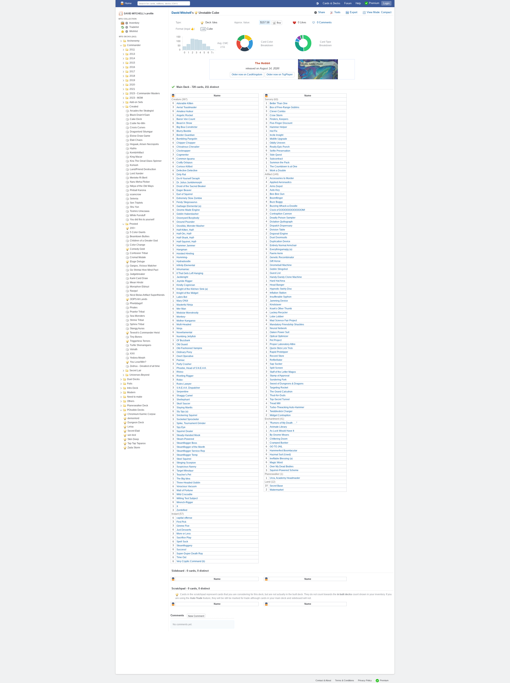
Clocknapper (183, 150)
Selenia (134, 198)
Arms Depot (276, 186)
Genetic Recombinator (282, 257)
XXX (132, 353)
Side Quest (276, 154)
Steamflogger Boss (187, 443)
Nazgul (134, 290)
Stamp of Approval (279, 375)
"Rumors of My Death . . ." (283, 422)
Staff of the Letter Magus (283, 371)
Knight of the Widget (187, 293)
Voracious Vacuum (187, 486)
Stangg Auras (137, 328)
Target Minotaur (185, 470)
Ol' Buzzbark (183, 340)
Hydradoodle (184, 261)
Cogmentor (183, 154)
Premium (384, 680)
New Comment (196, 615)
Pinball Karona (138, 190)
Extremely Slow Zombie (189, 198)
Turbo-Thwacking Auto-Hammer (287, 407)
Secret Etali (134, 430)
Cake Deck (136, 119)
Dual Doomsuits (278, 237)
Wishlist (133, 31)
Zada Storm (134, 447)
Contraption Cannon (281, 213)
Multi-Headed (184, 324)
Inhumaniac (183, 269)
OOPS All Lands (138, 299)
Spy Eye (181, 427)
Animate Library (278, 426)
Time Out (181, 557)
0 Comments (324, 22)
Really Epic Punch (280, 146)
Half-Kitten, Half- (185, 229)
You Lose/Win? (138, 362)
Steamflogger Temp (187, 455)
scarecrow (135, 194)
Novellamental (184, 332)
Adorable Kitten (185, 103)
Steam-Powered (185, 439)
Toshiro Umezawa (139, 211)
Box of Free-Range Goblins (284, 107)
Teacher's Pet (184, 474)
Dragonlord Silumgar (141, 131)
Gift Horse (275, 261)
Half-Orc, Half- (184, 233)
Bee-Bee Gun (277, 194)
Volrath (133, 349)
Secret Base (276, 485)
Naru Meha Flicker (140, 181)
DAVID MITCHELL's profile (139, 13)
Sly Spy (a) (182, 411)
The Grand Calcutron (281, 391)
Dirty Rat (181, 174)
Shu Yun (134, 207)
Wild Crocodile (184, 494)
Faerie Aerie (276, 253)
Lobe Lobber (277, 316)
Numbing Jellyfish (186, 336)
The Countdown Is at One (283, 166)
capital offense (184, 517)
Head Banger (277, 284)
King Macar (136, 156)
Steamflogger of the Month (191, 447)
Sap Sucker (276, 364)
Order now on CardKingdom (247, 74)
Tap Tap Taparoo (137, 443)
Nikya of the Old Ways (142, 186)
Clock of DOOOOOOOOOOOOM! (287, 209)
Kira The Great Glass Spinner (146, 161)
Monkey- (181, 316)
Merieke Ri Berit (138, 177)
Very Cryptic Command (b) (191, 561)
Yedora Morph (137, 357)
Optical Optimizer (279, 336)
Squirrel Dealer (185, 431)
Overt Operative (185, 356)
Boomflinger (276, 198)
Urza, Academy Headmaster (285, 478)
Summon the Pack (279, 162)
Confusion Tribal (139, 253)
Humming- (182, 257)
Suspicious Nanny (186, 466)
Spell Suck (182, 541)
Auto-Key (275, 190)
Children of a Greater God (144, 240)
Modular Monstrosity (187, 312)
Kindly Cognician (186, 285)
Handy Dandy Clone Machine (286, 276)
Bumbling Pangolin (187, 138)
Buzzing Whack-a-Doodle (283, 206)
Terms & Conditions (344, 680)
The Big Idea (183, 478)
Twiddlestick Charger (281, 411)
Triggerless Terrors (140, 341)
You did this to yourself (142, 219)
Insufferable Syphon (280, 296)
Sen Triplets (136, 202)
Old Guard (182, 344)
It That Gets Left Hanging (190, 273)
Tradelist (134, 27)
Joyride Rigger (184, 281)
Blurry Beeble (184, 131)
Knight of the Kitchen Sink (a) (192, 289)
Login (386, 3)
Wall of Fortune (185, 490)
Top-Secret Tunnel (280, 399)
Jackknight (182, 277)
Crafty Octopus (184, 162)
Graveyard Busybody (188, 218)
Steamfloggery (184, 545)
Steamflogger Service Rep (191, 451)
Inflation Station (278, 292)
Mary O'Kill (182, 300)
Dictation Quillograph (281, 221)
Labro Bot (182, 296)
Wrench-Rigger (185, 502)
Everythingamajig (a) (281, 249)
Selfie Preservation (280, 150)
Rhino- (180, 371)
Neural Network (278, 328)
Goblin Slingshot (279, 269)
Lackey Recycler (279, 312)
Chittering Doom (278, 438)
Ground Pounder (186, 221)
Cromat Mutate (138, 257)
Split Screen (276, 367)
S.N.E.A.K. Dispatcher (188, 387)
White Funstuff (137, 215)
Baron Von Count (186, 119)
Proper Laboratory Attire (282, 344)
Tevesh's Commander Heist (145, 332)
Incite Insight (276, 134)
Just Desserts (184, 529)
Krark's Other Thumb (281, 308)
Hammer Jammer (186, 245)
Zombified (182, 510)
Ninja (179, 328)
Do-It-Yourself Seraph (188, 178)
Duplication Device (280, 241)
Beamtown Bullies (139, 236)
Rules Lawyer (184, 383)
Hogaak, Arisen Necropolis (144, 144)
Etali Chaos (136, 140)
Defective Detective (187, 170)
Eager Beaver (184, 190)
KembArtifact (137, 152)
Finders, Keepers (279, 119)
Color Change (137, 244)
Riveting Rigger (185, 375)
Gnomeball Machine (281, 265)
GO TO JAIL (276, 446)
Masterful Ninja (185, 304)
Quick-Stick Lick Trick (281, 348)
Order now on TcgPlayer (280, 74)
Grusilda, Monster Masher (190, 225)
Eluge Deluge (137, 261)
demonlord (133, 418)
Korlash (134, 165)
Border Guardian (186, 134)
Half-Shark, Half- (185, 237)
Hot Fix (273, 131)
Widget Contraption (280, 415)
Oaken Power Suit (279, 332)
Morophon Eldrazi (139, 286)
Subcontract (276, 158)
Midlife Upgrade (278, 138)
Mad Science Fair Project (283, 320)
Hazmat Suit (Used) (280, 454)
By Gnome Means (279, 434)
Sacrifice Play (184, 537)
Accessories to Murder (282, 178)
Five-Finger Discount (281, 123)
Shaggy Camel (185, 395)
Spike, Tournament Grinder (191, 423)
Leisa (130, 426)
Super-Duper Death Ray (190, 553)
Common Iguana (186, 158)
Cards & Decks (331, 3)
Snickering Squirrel (187, 415)
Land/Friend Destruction (143, 169)
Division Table (277, 229)
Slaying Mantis (184, 407)
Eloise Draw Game (140, 135)
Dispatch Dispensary (281, 225)
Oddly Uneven (277, 142)
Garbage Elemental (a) (189, 206)
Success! (181, 549)
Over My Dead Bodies (281, 466)
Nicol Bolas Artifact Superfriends (147, 295)
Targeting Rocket (279, 387)
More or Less (184, 533)
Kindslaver (275, 304)
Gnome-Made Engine (188, 210)
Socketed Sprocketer (188, 419)
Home (128, 3)
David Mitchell (181, 12)
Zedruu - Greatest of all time (145, 366)
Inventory (134, 23)
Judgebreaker (137, 274)
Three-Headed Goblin (188, 482)
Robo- (180, 379)
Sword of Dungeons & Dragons (286, 383)
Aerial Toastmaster (187, 107)
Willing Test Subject (187, 498)
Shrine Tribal (137, 320)
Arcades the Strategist (142, 110)
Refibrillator (276, 360)
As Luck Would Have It (282, 430)
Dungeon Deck (136, 422)
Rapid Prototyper (279, 352)
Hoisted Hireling (185, 253)
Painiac (181, 360)
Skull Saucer (183, 403)
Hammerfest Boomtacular (283, 450)
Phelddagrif (136, 303)
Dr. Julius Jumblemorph (189, 182)
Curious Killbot (184, 166)
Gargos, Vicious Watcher (143, 265)
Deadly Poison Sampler (282, 217)
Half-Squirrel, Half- (187, 241)
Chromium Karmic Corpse (142, 414)
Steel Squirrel (184, 458)
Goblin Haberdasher (188, 214)
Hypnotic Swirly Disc (281, 288)
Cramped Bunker (279, 442)
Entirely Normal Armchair (283, 245)
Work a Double (278, 170)
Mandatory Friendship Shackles (287, 324)
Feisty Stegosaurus (187, 202)
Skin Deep (133, 439)
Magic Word (276, 462)
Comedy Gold (137, 249)
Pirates (133, 307)
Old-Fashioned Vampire (189, 348)
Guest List (275, 273)
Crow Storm (276, 115)
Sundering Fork (278, 379)
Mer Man (181, 308)
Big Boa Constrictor (187, 127)
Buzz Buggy (276, 202)
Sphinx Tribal (137, 324)
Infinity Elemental (186, 265)
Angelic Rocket (185, 115)
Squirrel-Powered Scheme (284, 470)
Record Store (277, 356)
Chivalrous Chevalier (188, 146)
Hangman (182, 249)
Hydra (133, 148)
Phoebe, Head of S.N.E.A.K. (192, 367)
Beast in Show (184, 123)
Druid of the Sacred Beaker (191, 186)
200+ (132, 228)
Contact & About (323, 680)
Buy (279, 22)
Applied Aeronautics (280, 182)
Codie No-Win (137, 123)
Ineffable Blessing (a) (281, 458)
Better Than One (278, 103)
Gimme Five (183, 525)
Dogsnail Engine (279, 233)
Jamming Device (279, 300)
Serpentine (182, 391)
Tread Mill (275, 403)
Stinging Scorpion (186, 462)
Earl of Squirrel (185, 194)
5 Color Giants (137, 232)
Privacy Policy (365, 680)
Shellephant (183, 399)
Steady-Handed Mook (188, 435)
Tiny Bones (136, 336)
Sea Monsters (137, 316)
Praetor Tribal (137, 311)
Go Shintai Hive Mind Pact (144, 269)
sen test (132, 435)
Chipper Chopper (186, 142)
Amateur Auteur (185, 111)
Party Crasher (184, 364)
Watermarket (276, 489)
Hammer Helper (278, 127)
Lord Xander (136, 173)
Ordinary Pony (184, 352)
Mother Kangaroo (186, 320)
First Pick (181, 521)
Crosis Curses (137, 127)
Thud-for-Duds (277, 395)
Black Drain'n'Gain (140, 115)
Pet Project (275, 340)
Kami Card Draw (139, 278)
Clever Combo (277, 111)
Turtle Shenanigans (140, 345)
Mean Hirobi (136, 282)
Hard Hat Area (277, 280)
